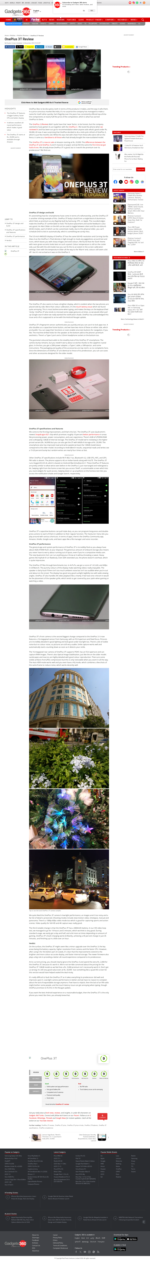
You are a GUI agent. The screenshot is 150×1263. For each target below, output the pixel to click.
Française (101, 1242)
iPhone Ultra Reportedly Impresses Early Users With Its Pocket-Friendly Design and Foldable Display (59, 1220)
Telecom (35, 24)
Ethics (55, 1240)
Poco (117, 1174)
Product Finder (94, 19)
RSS (33, 1248)
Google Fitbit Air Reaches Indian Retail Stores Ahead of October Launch (60, 1198)
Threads (49, 1118)
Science (122, 24)
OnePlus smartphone (46, 1128)
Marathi (98, 3)
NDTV (7, 3)
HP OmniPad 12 (33, 1158)
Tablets (114, 24)
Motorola (119, 1161)
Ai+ (102, 1156)
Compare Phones (33, 1184)
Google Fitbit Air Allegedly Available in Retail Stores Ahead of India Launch (95, 1219)
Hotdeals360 (104, 24)
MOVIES (27, 3)
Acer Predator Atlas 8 (82, 1172)
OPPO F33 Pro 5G (33, 1166)
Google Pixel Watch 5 (82, 1164)
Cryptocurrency (33, 1169)
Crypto (72, 24)
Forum (76, 1115)
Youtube (85, 1251)
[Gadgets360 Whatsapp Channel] (137, 182)
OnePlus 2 (37, 124)
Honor (103, 1166)
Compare (109, 19)
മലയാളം (85, 1242)
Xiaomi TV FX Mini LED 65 (84, 1166)
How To (43, 24)
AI (27, 19)
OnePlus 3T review (62, 1104)
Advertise (35, 1251)
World (12, 3)
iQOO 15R (8, 1182)
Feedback (35, 1240)
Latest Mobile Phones (35, 1181)
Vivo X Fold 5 (9, 1185)
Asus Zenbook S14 (11, 1172)
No (84, 10)
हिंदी (23, 3)
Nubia (118, 1166)
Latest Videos (118, 190)
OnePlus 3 (73, 127)
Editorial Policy (58, 1243)
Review (45, 124)
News (51, 19)
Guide (81, 19)
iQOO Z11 (57, 1158)
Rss (98, 1251)
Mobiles (26, 24)
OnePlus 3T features (91, 1125)
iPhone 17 (31, 1174)
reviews (57, 1113)
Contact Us (36, 1246)
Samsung (134, 1158)
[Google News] (142, 182)
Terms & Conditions (60, 1246)
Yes (91, 10)
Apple (102, 1158)
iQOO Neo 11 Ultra (60, 1164)
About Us (35, 1235)
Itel (102, 1177)
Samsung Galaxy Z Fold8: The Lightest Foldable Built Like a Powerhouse (134, 139)
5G (139, 24)
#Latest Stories (11, 1214)
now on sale (49, 142)
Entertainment (62, 24)
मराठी (103, 1238)
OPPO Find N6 (9, 1164)
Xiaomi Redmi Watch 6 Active (85, 1161)
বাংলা (87, 1238)
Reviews (61, 19)
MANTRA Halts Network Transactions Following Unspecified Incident (131, 1219)
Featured (117, 132)
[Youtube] (126, 182)
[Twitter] (121, 182)
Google (103, 1161)
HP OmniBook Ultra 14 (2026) (37, 1172)
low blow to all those (53, 137)
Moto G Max (57, 1172)
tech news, (50, 1113)
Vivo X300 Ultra (10, 1169)
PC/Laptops (93, 24)
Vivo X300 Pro (9, 1177)
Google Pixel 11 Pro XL (61, 1174)
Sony (133, 1164)
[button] (143, 1222)
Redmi (133, 1156)
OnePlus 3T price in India (75, 1125)
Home (8, 19)
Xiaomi (133, 1172)
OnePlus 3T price (60, 1125)
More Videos (138, 251)
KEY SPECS (36, 1079)
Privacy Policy (57, 1238)
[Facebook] (115, 182)
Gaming (51, 24)
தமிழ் (92, 1238)
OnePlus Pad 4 (32, 1164)
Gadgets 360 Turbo (36, 1115)
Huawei (103, 1169)
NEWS (36, 1085)
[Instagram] (131, 182)
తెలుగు (98, 1238)
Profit (18, 3)
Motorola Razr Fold (11, 1158)
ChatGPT (7, 1161)
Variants (36, 1091)
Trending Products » (121, 67)
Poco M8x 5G (58, 1156)
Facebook (32, 1118)
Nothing (118, 1164)
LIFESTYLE (46, 3)
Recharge (122, 19)
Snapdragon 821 (42, 434)
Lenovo (118, 1158)
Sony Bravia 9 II (81, 1169)
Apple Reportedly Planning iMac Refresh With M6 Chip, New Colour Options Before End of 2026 (22, 1220)
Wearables (132, 24)
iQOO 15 (7, 1174)
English (77, 1238)
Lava (117, 1156)
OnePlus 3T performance (15, 236)
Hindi (83, 1238)
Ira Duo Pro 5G (80, 1156)
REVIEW (36, 1072)
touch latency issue (84, 307)
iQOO (102, 1174)
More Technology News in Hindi (132, 319)
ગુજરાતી (77, 1242)
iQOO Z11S (57, 1166)
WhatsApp (41, 1118)
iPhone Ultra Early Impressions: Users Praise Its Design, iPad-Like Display (23, 1198)
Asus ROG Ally (80, 1174)
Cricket (34, 3)
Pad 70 (78, 1158)
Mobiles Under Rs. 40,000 (13, 1166)
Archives (35, 1243)
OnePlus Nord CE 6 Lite (35, 1161)
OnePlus (119, 1169)
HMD (102, 1164)
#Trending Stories (11, 1193)
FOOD (40, 3)
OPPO (118, 1172)
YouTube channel (46, 1120)
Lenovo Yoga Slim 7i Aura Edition (15, 1179)
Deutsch (93, 1242)
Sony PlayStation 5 (34, 1156)
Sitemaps (35, 1238)
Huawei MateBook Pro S (62, 1177)
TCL (132, 1166)
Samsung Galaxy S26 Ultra (13, 1156)
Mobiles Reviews (23, 35)
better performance (91, 434)
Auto (44, 19)
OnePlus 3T (37, 142)
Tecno (133, 1169)
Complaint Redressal (60, 1248)
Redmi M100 (58, 1161)
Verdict (9, 240)
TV (85, 24)
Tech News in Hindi (120, 258)
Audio (80, 24)
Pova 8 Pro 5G (58, 1169)
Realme (118, 1177)
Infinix (102, 1172)
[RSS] (144, 3)
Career (55, 1235)
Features (71, 19)
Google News (61, 1118)
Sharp (133, 1161)
